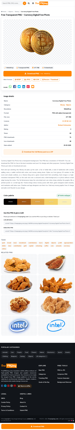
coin (52, 246)
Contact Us (23, 406)
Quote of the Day (44, 382)
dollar (4, 246)
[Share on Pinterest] (28, 87)
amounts (58, 246)
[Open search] (29, 3)
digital (47, 243)
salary (4, 249)
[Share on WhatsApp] (10, 87)
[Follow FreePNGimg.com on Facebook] (2, 385)
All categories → (41, 356)
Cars (12, 352)
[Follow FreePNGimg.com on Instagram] (12, 385)
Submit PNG (24, 410)
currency (67, 246)
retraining (39, 246)
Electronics (50, 352)
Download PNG (38, 74)
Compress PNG (62, 374)
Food (26, 352)
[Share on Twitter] (19, 87)
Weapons (14, 356)
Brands (67, 352)
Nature (42, 352)
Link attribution (8, 220)
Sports (60, 352)
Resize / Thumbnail (51, 79)
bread (9, 243)
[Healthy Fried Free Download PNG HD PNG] (56, 284)
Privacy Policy (5, 406)
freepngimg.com (53, 419)
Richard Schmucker (64, 125)
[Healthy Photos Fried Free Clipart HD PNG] (56, 264)
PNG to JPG (61, 370)
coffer (46, 246)
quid (3, 243)
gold (25, 246)
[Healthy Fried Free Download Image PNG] (56, 305)
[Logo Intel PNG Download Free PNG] (19, 325)
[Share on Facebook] (15, 87)
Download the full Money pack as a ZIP (38, 152)
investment (22, 243)
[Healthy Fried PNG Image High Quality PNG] (19, 264)
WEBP (18, 79)
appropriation (68, 243)
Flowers (34, 352)
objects (53, 243)
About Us (23, 402)
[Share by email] (33, 87)
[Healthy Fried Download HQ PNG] (19, 305)
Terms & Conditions (7, 410)
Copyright (7, 419)
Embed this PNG (8, 227)
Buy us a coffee (25, 386)
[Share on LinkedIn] (24, 87)
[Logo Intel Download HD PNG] (56, 325)
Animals (5, 352)
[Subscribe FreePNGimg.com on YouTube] (15, 385)
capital (31, 246)
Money (62, 105)
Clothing (5, 356)
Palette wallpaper (65, 195)
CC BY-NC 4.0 (66, 121)
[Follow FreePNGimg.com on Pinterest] (8, 385)
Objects (68, 105)
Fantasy (22, 356)
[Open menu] (33, 3)
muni (15, 243)
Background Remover (64, 382)
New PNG (42, 370)
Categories (42, 374)
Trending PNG (43, 378)
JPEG (28, 79)
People (19, 352)
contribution (17, 246)
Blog (21, 398)
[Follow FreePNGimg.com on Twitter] (5, 385)
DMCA (3, 398)
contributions (32, 243)
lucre (40, 243)
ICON (37, 79)
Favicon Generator (63, 378)
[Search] (24, 3)
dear (9, 246)
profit (60, 243)
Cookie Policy (5, 402)
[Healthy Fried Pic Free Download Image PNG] (19, 284)
